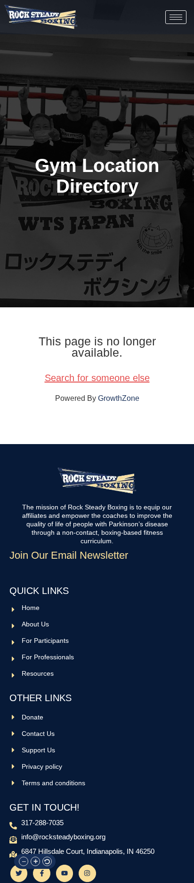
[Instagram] (87, 873)
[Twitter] (18, 873)
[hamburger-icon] (175, 17)
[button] (23, 861)
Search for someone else (97, 378)
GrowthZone (118, 398)
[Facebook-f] (41, 873)
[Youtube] (64, 873)
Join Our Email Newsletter (68, 555)
